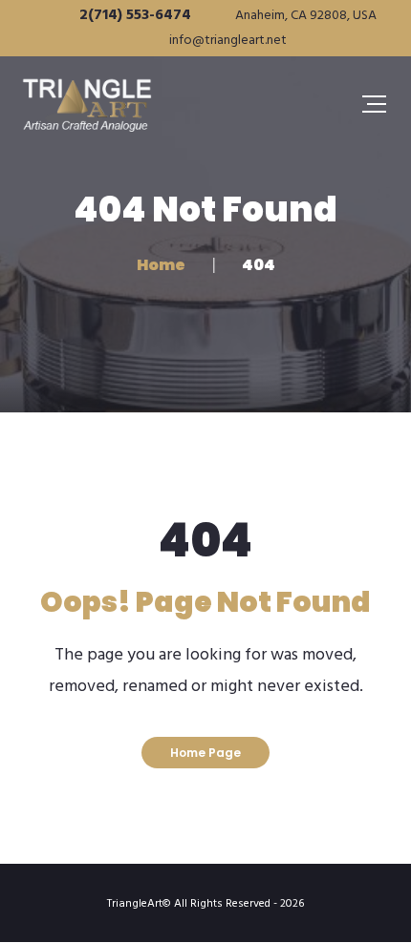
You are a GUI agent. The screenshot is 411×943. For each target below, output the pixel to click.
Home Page (205, 752)
